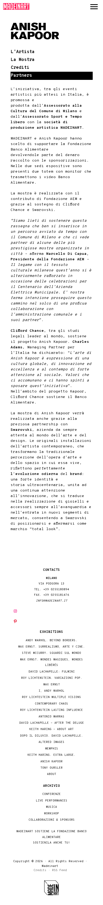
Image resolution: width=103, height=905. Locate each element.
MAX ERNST (51, 684)
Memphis (51, 749)
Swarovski (21, 430)
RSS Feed (59, 870)
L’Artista (23, 52)
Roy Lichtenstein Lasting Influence (51, 710)
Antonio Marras (51, 716)
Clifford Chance (27, 331)
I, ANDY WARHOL (51, 691)
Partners (21, 75)
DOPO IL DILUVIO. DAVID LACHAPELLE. (51, 736)
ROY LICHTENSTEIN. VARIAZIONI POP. (51, 678)
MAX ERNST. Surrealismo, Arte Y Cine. (51, 647)
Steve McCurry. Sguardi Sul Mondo (51, 653)
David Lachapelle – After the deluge (51, 723)
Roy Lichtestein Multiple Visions (51, 697)
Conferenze (51, 794)
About (51, 774)
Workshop (51, 813)
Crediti (20, 67)
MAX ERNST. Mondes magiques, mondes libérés (51, 662)
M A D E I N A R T (16, 6)
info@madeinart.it (51, 601)
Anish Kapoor (51, 761)
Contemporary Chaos (51, 704)
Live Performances (51, 801)
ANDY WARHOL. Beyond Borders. (51, 640)
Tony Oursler (51, 768)
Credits (40, 870)
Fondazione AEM (60, 199)
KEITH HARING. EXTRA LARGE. (51, 755)
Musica (51, 807)
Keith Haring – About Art (51, 729)
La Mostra (23, 60)
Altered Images (51, 742)
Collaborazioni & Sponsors (52, 820)
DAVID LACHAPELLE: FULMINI (52, 672)
